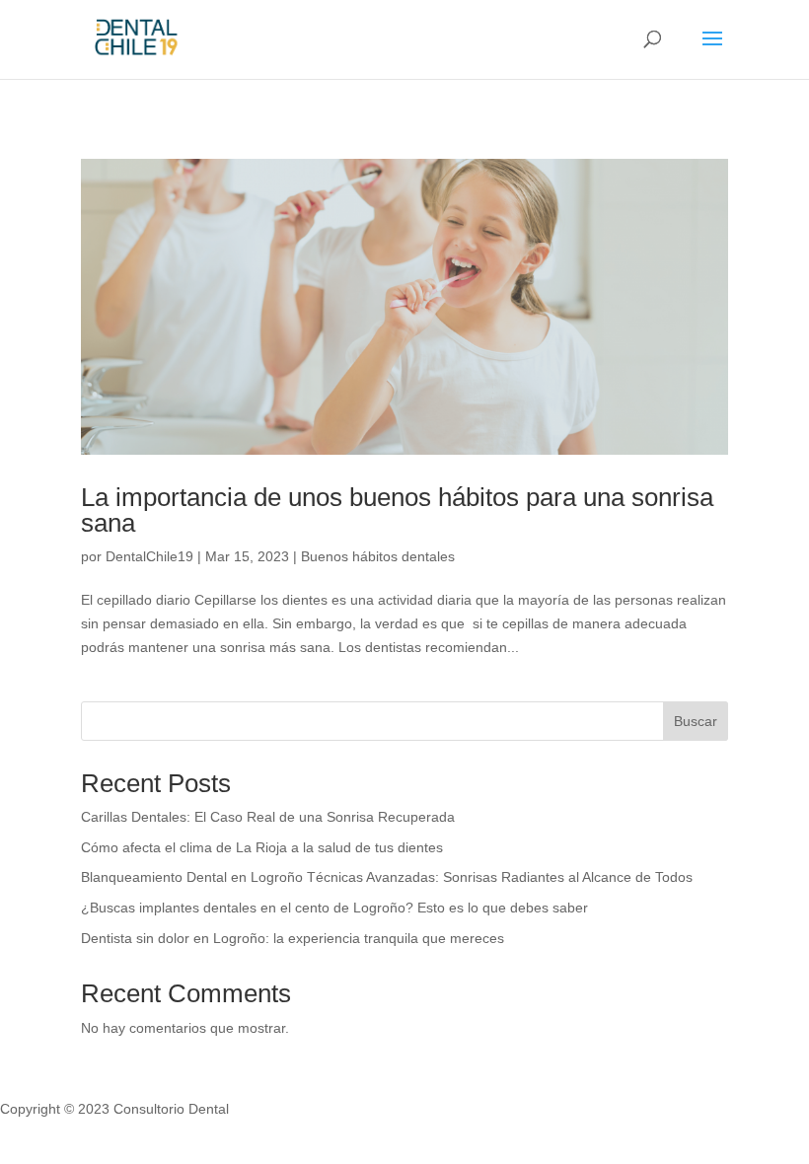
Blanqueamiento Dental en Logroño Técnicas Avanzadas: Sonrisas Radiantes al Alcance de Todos (387, 877)
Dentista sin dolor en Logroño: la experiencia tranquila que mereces (292, 938)
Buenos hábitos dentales (378, 556)
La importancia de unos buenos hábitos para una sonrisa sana (397, 510)
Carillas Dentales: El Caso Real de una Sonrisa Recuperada (268, 817)
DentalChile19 (149, 556)
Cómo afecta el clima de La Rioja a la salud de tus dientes (262, 847)
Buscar (695, 721)
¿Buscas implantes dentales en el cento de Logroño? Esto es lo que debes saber (334, 907)
